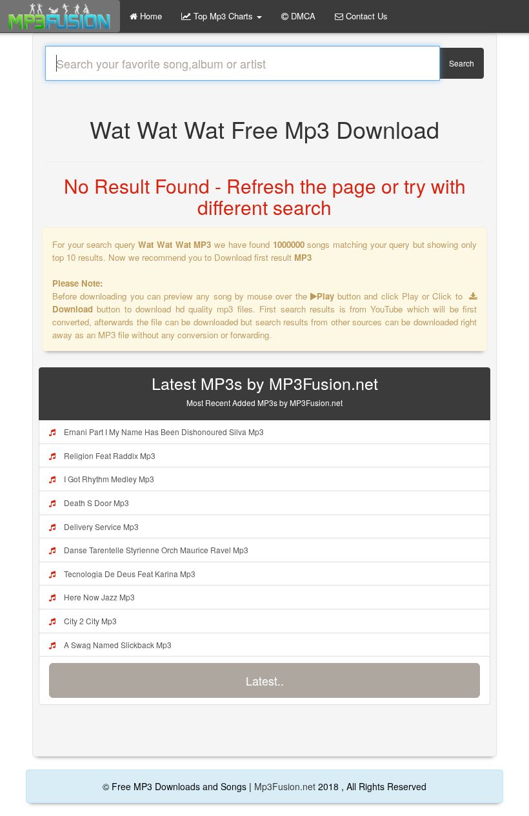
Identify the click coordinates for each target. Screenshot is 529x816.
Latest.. (265, 680)
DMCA (301, 16)
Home (149, 16)
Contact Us (365, 16)
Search (461, 62)
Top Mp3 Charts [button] (223, 16)
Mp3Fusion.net (284, 786)
